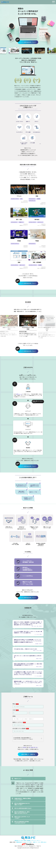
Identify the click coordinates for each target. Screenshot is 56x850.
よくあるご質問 (22, 840)
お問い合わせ (43, 842)
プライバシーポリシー (36, 840)
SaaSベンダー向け (27, 842)
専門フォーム (19, 394)
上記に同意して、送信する (28, 754)
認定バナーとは (36, 842)
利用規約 (24, 747)
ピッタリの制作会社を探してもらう (28, 42)
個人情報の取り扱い (33, 747)
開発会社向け (19, 842)
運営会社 (16, 840)
